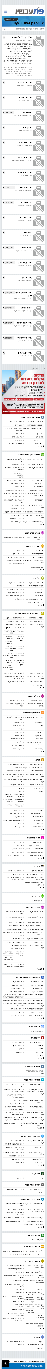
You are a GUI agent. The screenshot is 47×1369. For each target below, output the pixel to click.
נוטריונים (17, 67)
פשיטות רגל (13, 71)
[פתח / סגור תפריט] (5, 11)
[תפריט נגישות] (5, 1363)
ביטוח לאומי (11, 69)
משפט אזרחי (21, 73)
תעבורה (5, 69)
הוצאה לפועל (28, 71)
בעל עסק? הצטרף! (10, 19)
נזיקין (17, 75)
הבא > (38, 369)
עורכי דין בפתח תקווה (26, 67)
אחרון (34, 369)
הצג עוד (40, 446)
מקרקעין (7, 71)
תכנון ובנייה (28, 73)
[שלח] (5, 29)
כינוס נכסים (20, 71)
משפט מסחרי (23, 75)
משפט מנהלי (13, 73)
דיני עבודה (18, 69)
